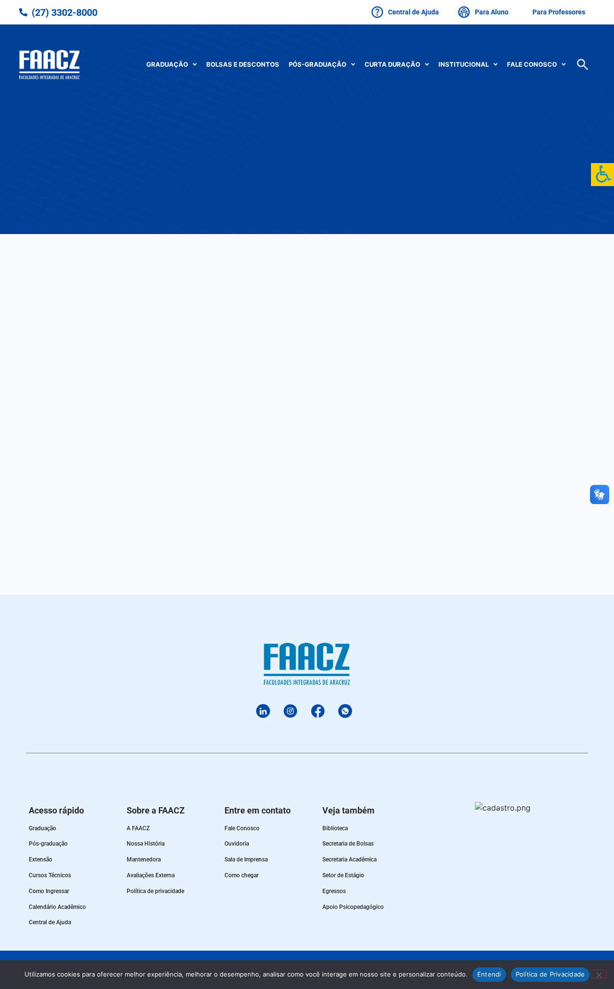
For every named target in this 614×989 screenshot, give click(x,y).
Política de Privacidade (550, 974)
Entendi (489, 974)
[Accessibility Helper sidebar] (602, 174)
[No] (598, 974)
